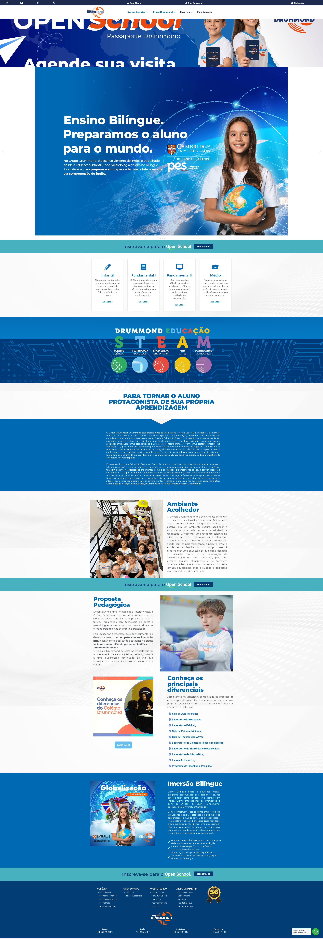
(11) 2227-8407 (143, 932)
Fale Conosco (204, 12)
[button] (160, 238)
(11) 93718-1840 (180, 932)
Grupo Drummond (163, 12)
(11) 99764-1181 (218, 932)
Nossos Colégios (136, 12)
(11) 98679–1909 (105, 932)
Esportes (185, 12)
